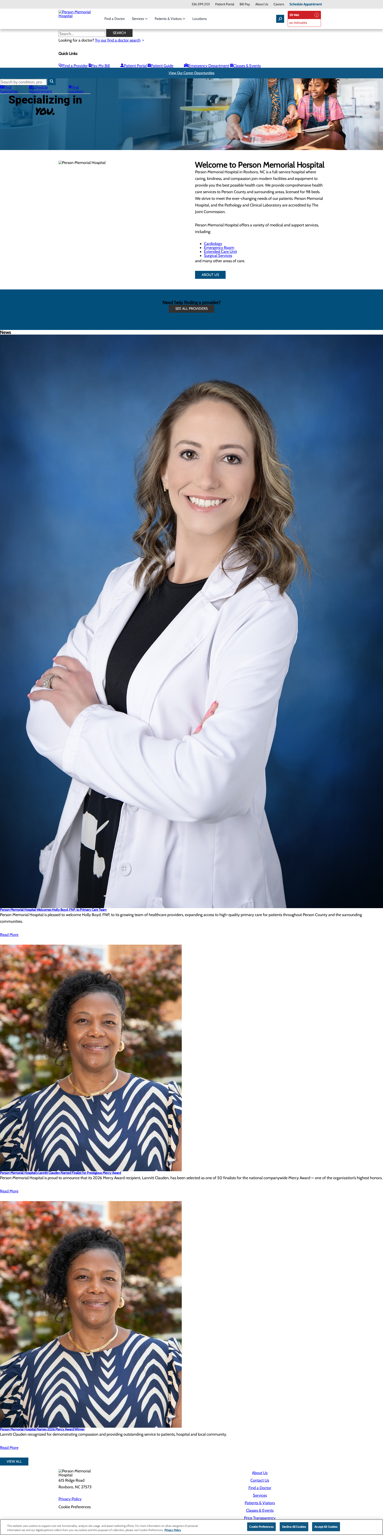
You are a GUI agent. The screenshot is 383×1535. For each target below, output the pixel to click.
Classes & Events (247, 65)
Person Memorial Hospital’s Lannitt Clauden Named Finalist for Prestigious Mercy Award (60, 1173)
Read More (9, 934)
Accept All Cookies (326, 1526)
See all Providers (191, 308)
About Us (261, 4)
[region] (191, 1527)
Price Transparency (260, 1518)
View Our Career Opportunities (192, 73)
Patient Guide (162, 65)
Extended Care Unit (220, 251)
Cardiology (213, 243)
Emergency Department (208, 65)
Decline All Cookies (294, 1526)
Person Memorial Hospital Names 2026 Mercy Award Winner (42, 1429)
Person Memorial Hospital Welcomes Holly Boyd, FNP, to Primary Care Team (53, 910)
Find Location (76, 89)
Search (119, 33)
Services (138, 19)
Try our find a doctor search (118, 40)
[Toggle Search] (280, 19)
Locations (199, 19)
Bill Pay (245, 4)
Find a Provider (75, 65)
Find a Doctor (114, 19)
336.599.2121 (201, 4)
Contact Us (259, 1480)
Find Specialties (9, 89)
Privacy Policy (70, 1498)
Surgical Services (218, 255)
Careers (279, 4)
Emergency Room (219, 247)
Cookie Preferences (261, 1526)
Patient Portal (224, 4)
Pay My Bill (100, 65)
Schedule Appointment (305, 4)
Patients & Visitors (169, 19)
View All (14, 1461)
